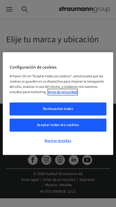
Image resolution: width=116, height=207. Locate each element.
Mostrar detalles (58, 140)
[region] (58, 103)
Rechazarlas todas (58, 109)
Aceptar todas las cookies (58, 125)
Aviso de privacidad (62, 92)
